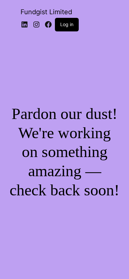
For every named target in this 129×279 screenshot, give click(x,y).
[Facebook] (48, 24)
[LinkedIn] (24, 24)
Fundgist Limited (46, 12)
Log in (66, 24)
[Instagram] (36, 24)
